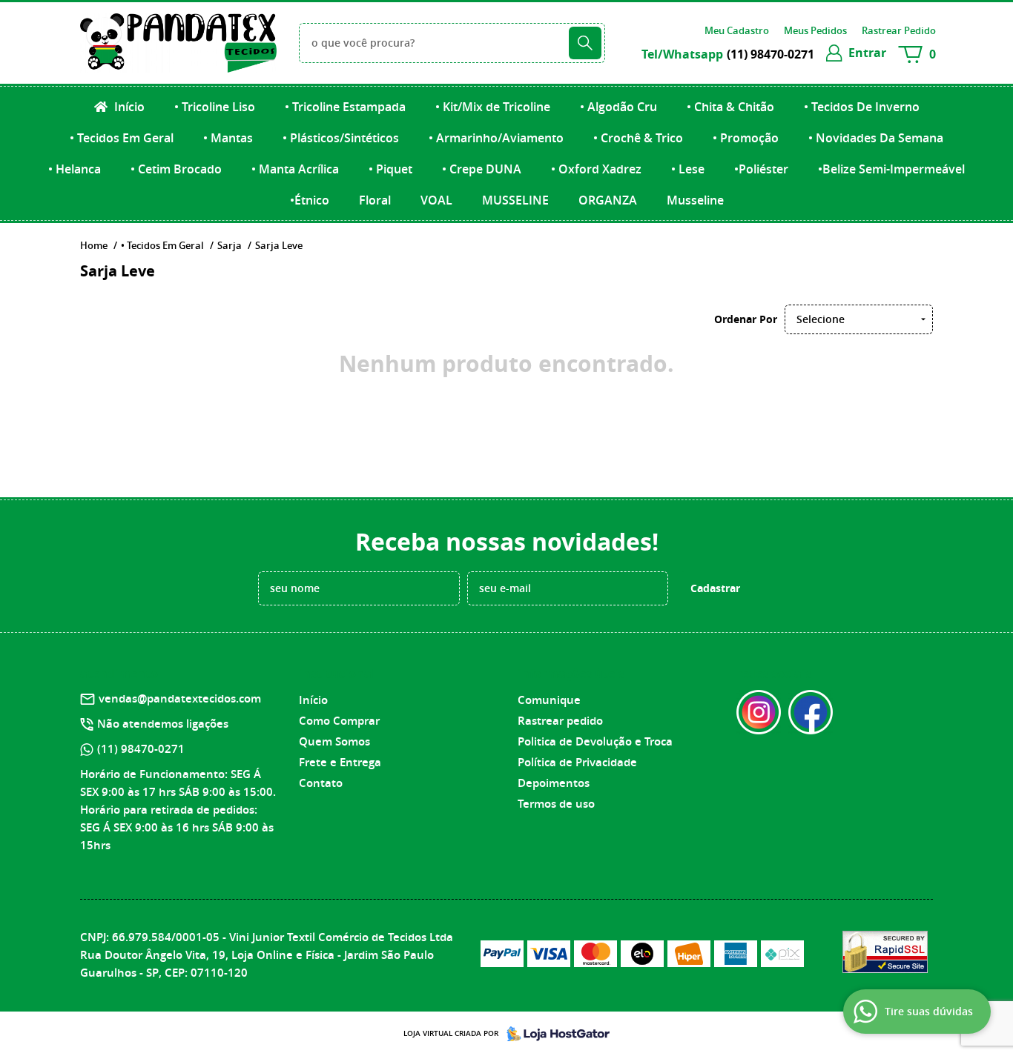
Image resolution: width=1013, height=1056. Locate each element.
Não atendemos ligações (162, 723)
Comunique (549, 700)
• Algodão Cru (618, 107)
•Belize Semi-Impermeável (891, 169)
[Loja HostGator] (554, 1033)
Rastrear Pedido (899, 30)
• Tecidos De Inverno (862, 107)
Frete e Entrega (340, 762)
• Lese (688, 169)
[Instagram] (758, 712)
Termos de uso (556, 803)
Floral (375, 200)
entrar (867, 52)
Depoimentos (554, 783)
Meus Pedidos (815, 30)
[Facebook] (810, 712)
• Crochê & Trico (638, 138)
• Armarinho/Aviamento (496, 138)
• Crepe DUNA (481, 169)
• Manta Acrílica (295, 169)
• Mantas (228, 138)
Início (128, 107)
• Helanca (74, 169)
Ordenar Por (745, 319)
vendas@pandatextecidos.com (180, 698)
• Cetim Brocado (176, 169)
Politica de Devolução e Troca (595, 741)
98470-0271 (770, 54)
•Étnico (309, 200)
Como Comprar (339, 720)
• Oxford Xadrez (596, 169)
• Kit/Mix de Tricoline (492, 107)
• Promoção (746, 138)
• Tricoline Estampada (345, 107)
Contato (321, 783)
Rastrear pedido (560, 720)
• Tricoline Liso (214, 107)
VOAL (436, 200)
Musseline (695, 200)
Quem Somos (334, 741)
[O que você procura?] (585, 43)
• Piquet (390, 169)
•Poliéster (761, 169)
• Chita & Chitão (730, 107)
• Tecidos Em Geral (122, 138)
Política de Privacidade (577, 762)
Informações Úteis (571, 673)
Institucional (337, 673)
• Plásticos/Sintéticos (341, 138)
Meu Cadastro (737, 30)
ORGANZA (607, 200)
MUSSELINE (515, 200)
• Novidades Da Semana (875, 138)
